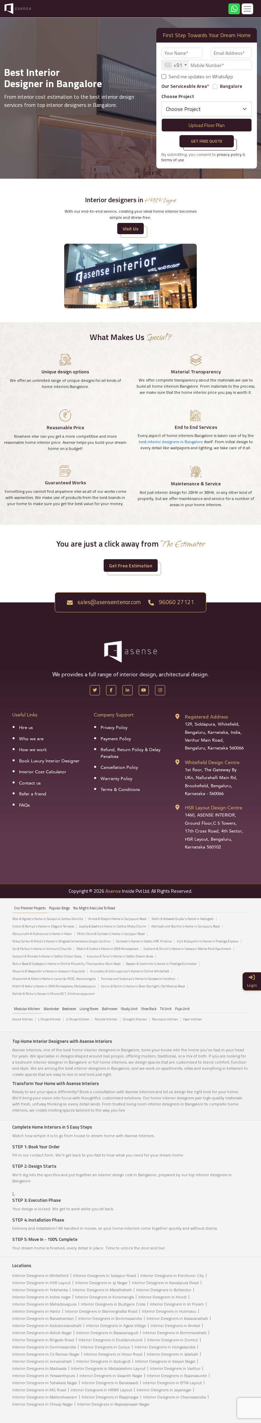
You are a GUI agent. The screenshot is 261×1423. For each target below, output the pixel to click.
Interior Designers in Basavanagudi (107, 1333)
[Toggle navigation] (247, 8)
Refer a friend (32, 794)
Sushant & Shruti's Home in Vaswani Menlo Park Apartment (187, 949)
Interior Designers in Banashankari (43, 1318)
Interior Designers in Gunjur (105, 1347)
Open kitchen (192, 1019)
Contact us (30, 783)
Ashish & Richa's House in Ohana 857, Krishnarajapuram (53, 994)
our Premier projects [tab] (30, 908)
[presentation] (73, 123)
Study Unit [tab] (129, 1009)
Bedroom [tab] (69, 1009)
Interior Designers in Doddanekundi (111, 1340)
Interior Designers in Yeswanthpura (43, 1375)
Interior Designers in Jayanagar (164, 1390)
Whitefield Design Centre (212, 762)
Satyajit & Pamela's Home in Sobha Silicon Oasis (47, 956)
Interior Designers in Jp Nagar (101, 1282)
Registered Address (206, 717)
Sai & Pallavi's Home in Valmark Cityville (41, 949)
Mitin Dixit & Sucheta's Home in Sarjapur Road (111, 934)
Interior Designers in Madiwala (39, 1368)
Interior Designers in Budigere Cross (113, 1304)
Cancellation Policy (119, 767)
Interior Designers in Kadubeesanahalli (47, 1325)
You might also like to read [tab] (94, 908)
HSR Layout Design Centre (213, 808)
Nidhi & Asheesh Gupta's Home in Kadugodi (183, 919)
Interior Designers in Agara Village (116, 1325)
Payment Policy (116, 739)
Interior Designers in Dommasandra (44, 1347)
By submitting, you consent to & (203, 157)
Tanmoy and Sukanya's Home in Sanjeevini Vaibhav (138, 979)
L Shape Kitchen (49, 1019)
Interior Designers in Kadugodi (103, 1361)
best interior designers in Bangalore (171, 441)
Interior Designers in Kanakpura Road (165, 1282)
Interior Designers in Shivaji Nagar (42, 1404)
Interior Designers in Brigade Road (43, 1340)
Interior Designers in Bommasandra (110, 1318)
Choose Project (177, 96)
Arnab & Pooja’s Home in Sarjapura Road (117, 919)
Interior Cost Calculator (42, 772)
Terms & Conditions (120, 789)
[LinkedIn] (127, 690)
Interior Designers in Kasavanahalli (177, 1318)
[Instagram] (160, 690)
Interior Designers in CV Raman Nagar (46, 1354)
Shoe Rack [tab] (149, 1009)
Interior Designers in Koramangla (104, 1297)
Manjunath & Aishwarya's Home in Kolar (42, 934)
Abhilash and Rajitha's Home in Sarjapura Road (185, 926)
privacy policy (229, 154)
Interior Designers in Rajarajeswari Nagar (113, 1404)
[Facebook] (111, 690)
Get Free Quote (206, 141)
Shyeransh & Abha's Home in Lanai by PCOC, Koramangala (54, 979)
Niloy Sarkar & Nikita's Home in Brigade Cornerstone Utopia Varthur (61, 941)
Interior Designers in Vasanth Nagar (111, 1375)
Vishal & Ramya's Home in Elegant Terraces (43, 926)
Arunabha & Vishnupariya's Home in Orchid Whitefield (129, 971)
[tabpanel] (130, 958)
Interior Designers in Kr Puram (177, 1304)
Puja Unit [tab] (182, 1009)
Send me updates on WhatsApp (201, 77)
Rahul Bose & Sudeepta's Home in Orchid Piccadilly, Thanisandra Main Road (66, 964)
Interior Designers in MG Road (39, 1390)
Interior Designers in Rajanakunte (177, 1375)
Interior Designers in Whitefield (40, 1275)
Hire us (26, 727)
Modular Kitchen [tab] (27, 1009)
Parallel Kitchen (106, 1019)
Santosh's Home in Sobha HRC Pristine (144, 941)
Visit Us (130, 228)
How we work (33, 750)
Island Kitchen (22, 1019)
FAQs (24, 805)
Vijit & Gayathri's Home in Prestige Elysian (208, 941)
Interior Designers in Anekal (175, 1325)
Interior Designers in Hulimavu (169, 1311)
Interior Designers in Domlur (172, 1340)
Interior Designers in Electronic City (172, 1275)
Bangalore (231, 86)
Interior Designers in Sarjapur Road (104, 1275)
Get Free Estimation (130, 565)
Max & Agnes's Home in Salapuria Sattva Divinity (47, 919)
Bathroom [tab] (110, 1009)
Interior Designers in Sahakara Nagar (44, 1383)
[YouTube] (144, 690)
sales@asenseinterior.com (108, 602)
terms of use (172, 160)
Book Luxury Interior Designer (49, 761)
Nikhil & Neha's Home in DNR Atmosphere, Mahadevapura (54, 986)
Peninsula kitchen (165, 1019)
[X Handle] (95, 690)
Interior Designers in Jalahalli (172, 1354)
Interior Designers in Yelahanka (40, 1290)
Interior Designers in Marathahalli (102, 1290)
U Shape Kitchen (77, 1019)
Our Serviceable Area (185, 86)
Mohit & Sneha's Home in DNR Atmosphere (107, 949)
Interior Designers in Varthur (175, 1368)
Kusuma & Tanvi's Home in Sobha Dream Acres (120, 956)
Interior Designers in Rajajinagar (110, 1397)
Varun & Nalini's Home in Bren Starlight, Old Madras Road (143, 986)
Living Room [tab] (89, 1009)
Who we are (31, 739)
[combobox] (175, 65)
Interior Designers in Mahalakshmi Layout (108, 1368)
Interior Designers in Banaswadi (110, 1383)
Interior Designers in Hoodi (162, 1297)
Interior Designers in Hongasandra (165, 1347)
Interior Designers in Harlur (36, 1311)
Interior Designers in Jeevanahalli (42, 1361)
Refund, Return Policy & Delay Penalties (130, 753)
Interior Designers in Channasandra (174, 1397)
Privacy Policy (114, 727)
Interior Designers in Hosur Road (113, 1354)
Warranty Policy (116, 778)
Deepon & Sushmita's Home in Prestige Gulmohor (161, 964)
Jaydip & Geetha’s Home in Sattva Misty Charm (112, 926)
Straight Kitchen (135, 1019)
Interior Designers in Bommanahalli (175, 1333)
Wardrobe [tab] (51, 1009)
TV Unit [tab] (166, 1009)
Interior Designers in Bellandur (163, 1290)
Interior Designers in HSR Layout (41, 1282)
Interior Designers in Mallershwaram (44, 1397)
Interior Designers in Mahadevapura (44, 1304)
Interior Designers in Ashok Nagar (42, 1333)
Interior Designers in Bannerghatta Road (101, 1311)
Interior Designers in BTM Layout (172, 1383)
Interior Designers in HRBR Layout (101, 1390)
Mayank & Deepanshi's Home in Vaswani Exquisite (48, 971)
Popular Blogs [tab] (59, 908)
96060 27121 (175, 602)
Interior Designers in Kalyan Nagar (165, 1361)
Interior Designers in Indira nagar (41, 1297)
